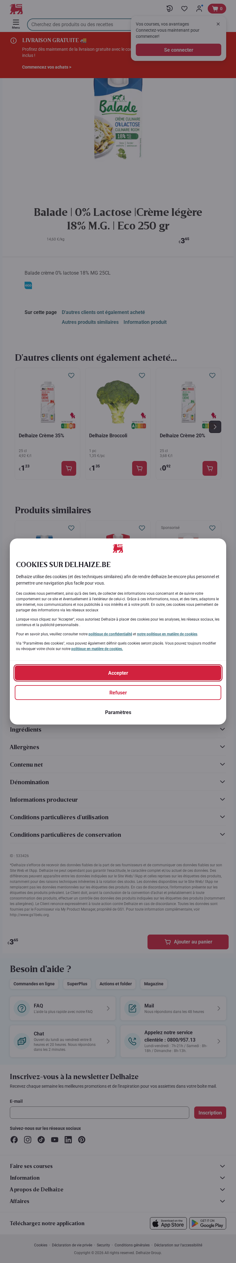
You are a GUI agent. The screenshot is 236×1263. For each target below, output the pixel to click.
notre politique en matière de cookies (167, 634)
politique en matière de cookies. (97, 649)
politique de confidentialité (110, 634)
